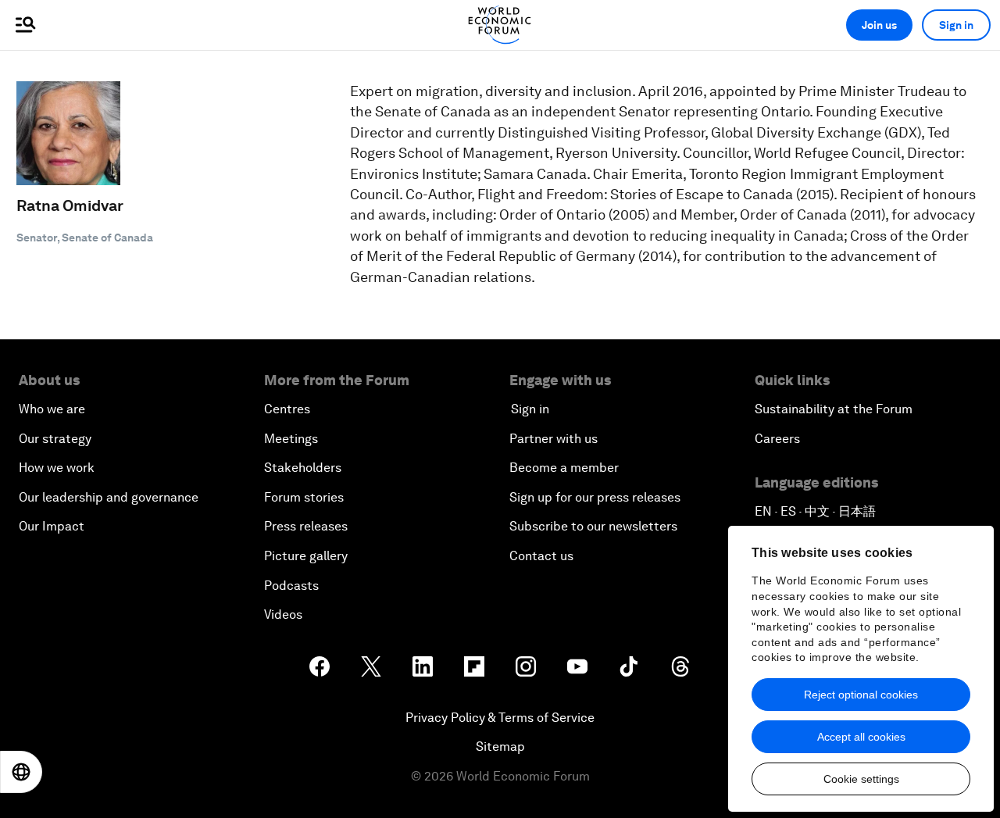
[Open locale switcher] (21, 772)
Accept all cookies (861, 736)
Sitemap (500, 746)
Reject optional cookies (861, 694)
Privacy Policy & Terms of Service (500, 717)
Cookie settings (861, 779)
